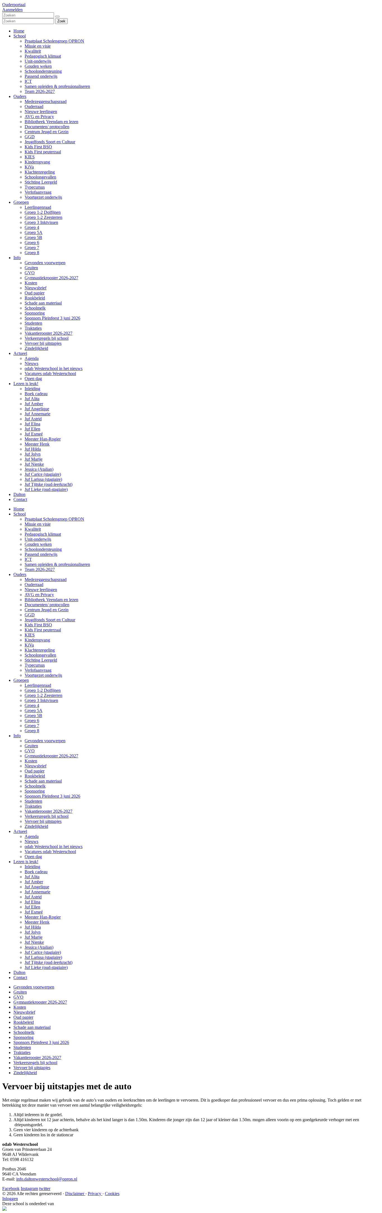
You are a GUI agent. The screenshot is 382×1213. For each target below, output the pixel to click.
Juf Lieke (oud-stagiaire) (46, 489)
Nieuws (31, 363)
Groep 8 (32, 252)
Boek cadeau (36, 393)
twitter (44, 1188)
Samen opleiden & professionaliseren (57, 86)
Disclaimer (75, 1193)
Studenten (33, 323)
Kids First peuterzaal (43, 151)
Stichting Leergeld (41, 182)
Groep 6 (32, 242)
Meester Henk (37, 444)
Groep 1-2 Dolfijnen (43, 212)
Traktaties (33, 328)
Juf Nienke (34, 464)
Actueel (20, 353)
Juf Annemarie (37, 413)
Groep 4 (32, 227)
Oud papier (34, 293)
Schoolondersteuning (43, 71)
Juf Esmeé (34, 434)
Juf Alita (32, 398)
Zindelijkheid (36, 348)
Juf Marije (34, 459)
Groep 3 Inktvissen (41, 222)
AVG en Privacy (39, 116)
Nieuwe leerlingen (41, 111)
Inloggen (10, 1198)
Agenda (32, 358)
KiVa (29, 167)
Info (17, 257)
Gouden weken (38, 66)
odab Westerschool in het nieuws (53, 368)
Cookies (112, 1193)
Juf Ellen (32, 429)
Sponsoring (35, 313)
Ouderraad (34, 106)
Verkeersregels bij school (47, 338)
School (19, 36)
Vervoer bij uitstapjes (43, 343)
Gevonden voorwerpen (45, 262)
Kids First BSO (38, 146)
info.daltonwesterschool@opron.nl (46, 1179)
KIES (30, 156)
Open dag (33, 378)
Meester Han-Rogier (43, 439)
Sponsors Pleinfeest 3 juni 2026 (52, 318)
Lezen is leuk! (25, 383)
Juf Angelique (37, 408)
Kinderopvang (37, 162)
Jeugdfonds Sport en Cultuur (50, 141)
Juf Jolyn (33, 454)
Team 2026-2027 (40, 91)
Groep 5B (33, 237)
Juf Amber (34, 403)
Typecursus (35, 187)
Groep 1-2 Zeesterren (43, 217)
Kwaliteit (33, 51)
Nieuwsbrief (35, 287)
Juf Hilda (33, 449)
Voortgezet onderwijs (43, 197)
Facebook (11, 1188)
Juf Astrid (33, 418)
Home (18, 31)
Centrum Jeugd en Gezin (47, 131)
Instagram (29, 1188)
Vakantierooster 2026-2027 (48, 333)
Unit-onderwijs (38, 61)
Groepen (21, 202)
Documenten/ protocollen (47, 126)
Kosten (31, 282)
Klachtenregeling (40, 172)
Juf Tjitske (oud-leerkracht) (48, 484)
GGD (30, 136)
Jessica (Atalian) (39, 469)
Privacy (95, 1193)
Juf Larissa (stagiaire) (43, 479)
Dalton (19, 494)
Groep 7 (32, 247)
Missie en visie (38, 46)
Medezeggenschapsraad (46, 101)
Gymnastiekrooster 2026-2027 (51, 277)
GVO (30, 272)
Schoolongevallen (40, 177)
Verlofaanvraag (38, 192)
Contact (20, 499)
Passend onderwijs (41, 76)
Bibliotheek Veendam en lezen (51, 121)
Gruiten (31, 267)
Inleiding (32, 388)
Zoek (61, 21)
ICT (28, 81)
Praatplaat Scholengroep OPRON (54, 41)
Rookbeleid (35, 298)
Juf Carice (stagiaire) (43, 474)
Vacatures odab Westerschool (50, 373)
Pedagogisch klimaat (43, 56)
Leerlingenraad (38, 207)
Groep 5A (34, 232)
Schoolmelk (35, 308)
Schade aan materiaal (43, 303)
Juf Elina (32, 423)
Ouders (19, 96)
